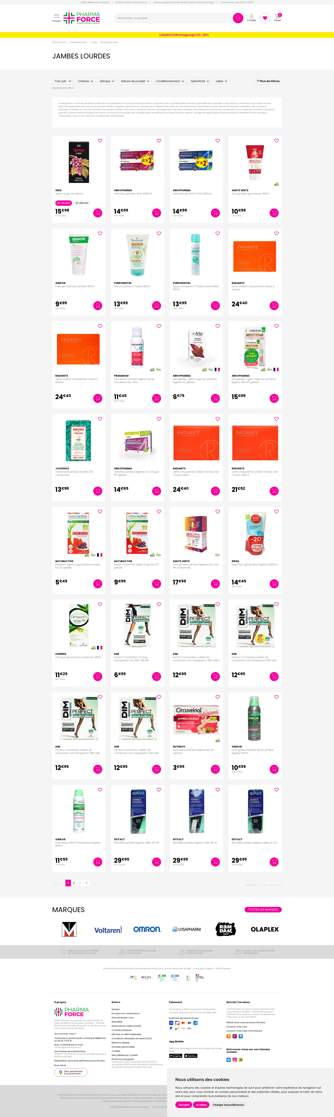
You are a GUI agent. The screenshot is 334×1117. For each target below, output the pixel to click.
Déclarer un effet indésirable (126, 1034)
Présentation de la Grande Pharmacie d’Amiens (79, 1060)
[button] (56, 18)
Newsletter (117, 1021)
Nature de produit (133, 81)
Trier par (60, 81)
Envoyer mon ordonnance (125, 1013)
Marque (105, 81)
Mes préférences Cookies (125, 1055)
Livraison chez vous (236, 1026)
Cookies (116, 1051)
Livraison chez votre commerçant (244, 1030)
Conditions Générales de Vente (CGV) (132, 1038)
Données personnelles (123, 1047)
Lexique (116, 1009)
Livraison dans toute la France (131, 2)
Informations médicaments (126, 1026)
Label (219, 81)
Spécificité (198, 81)
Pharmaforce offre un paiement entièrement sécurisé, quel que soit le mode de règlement (192, 1011)
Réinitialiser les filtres (63, 87)
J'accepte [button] (183, 1104)
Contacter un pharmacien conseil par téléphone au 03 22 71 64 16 (80, 1039)
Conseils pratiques (122, 1030)
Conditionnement (168, 81)
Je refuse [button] (201, 1104)
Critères (83, 81)
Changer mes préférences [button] (228, 1104)
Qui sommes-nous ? (65, 1033)
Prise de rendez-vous (123, 1017)
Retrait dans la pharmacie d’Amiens (245, 1022)
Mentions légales (121, 1042)
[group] (69, 929)
